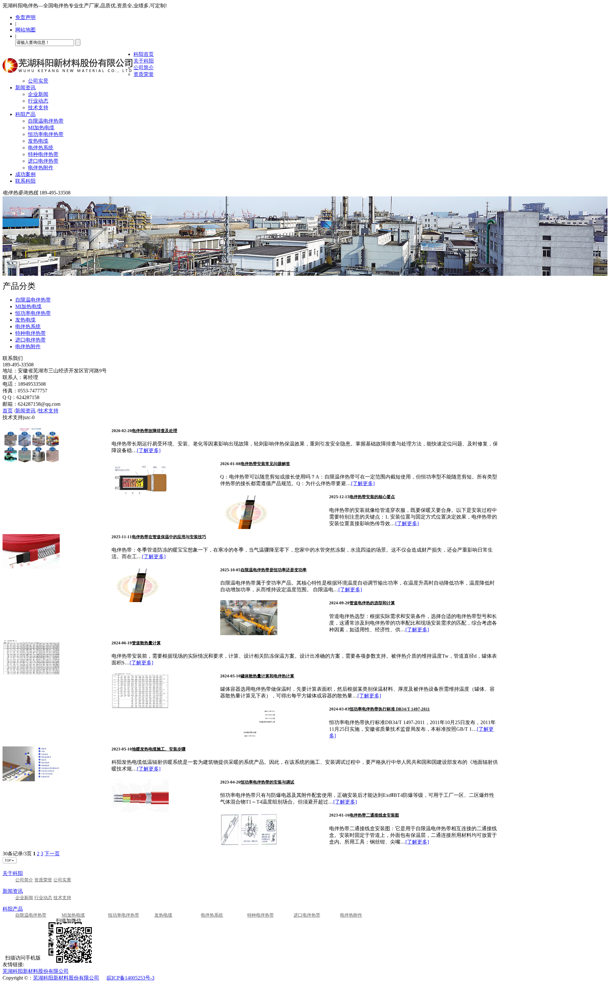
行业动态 (38, 101)
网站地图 (25, 29)
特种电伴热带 (43, 154)
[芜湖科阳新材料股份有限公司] (68, 75)
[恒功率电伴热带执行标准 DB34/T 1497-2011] (248, 739)
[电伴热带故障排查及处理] (31, 461)
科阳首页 (143, 54)
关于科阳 (143, 61)
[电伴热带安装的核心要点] (248, 527)
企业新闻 (38, 94)
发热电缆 (38, 141)
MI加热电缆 (41, 127)
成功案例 (25, 174)
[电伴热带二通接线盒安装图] (248, 845)
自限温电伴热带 (46, 121)
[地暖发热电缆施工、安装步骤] (31, 779)
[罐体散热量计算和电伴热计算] (140, 706)
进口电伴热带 (43, 161)
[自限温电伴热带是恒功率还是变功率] (140, 600)
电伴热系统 (40, 147)
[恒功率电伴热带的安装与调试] (140, 812)
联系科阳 (25, 181)
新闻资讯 (25, 87)
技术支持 (38, 107)
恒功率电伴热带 (46, 134)
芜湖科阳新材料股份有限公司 (36, 971)
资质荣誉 (143, 74)
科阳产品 (25, 114)
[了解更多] (148, 450)
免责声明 (25, 17)
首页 (8, 410)
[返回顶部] (10, 862)
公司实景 (38, 81)
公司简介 (143, 67)
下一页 (52, 853)
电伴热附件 (40, 167)
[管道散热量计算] (31, 673)
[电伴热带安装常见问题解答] (140, 494)
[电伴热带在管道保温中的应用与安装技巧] (31, 567)
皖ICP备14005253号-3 (130, 978)
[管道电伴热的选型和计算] (248, 633)
